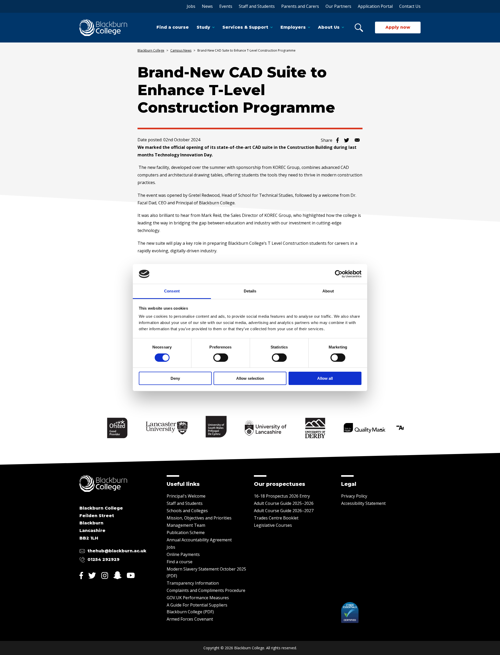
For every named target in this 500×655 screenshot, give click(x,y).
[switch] (220, 357)
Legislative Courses (273, 525)
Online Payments (183, 554)
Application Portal (375, 6)
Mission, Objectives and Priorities (199, 518)
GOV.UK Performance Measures (198, 598)
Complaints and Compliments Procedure (206, 590)
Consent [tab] (172, 291)
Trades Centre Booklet (276, 518)
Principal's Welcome (186, 496)
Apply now (397, 27)
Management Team (186, 525)
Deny (175, 378)
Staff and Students (257, 6)
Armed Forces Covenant (190, 619)
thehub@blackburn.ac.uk (117, 550)
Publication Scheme (186, 532)
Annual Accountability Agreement (199, 540)
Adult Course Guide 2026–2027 (284, 510)
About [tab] (328, 291)
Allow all (325, 378)
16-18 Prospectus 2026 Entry (282, 496)
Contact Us (410, 6)
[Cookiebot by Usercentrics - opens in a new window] (338, 274)
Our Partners (338, 6)
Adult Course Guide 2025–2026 (284, 503)
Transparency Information (193, 583)
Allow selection (250, 378)
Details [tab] (250, 291)
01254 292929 (104, 559)
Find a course (173, 27)
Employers (293, 27)
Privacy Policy (354, 496)
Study (203, 27)
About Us (329, 27)
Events (225, 6)
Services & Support (245, 27)
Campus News (180, 50)
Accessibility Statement (363, 503)
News (207, 6)
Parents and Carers (300, 6)
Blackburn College (151, 50)
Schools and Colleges (187, 510)
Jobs (191, 6)
